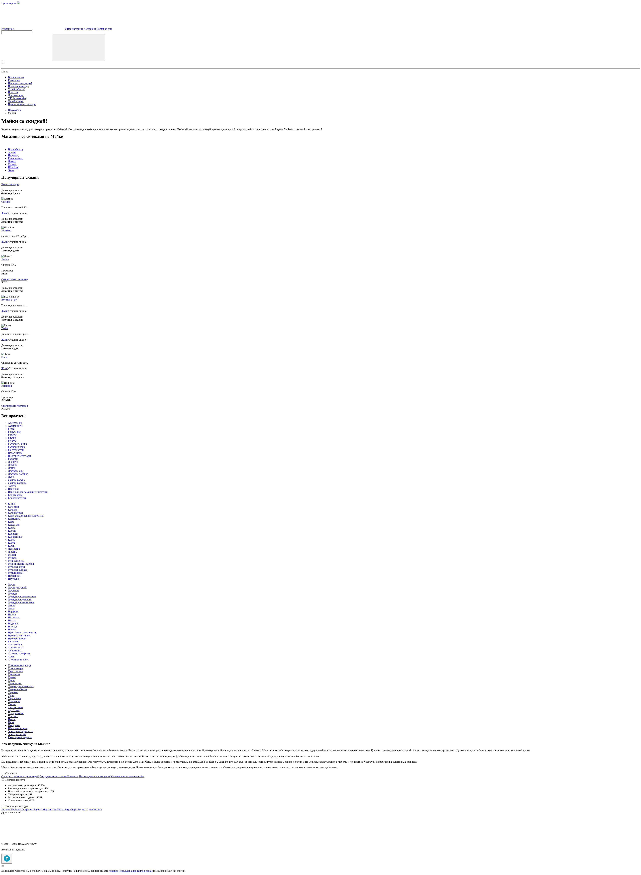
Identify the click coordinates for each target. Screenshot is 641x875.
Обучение (13, 590)
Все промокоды (10, 184)
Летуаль (6, 809)
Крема (11, 527)
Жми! (4, 213)
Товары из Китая (17, 689)
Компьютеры (15, 512)
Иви (54, 809)
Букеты (12, 440)
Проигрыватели (17, 638)
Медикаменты (16, 560)
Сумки (12, 677)
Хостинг (13, 716)
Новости (13, 92)
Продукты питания (19, 635)
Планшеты (14, 617)
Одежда (12, 593)
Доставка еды (104, 28)
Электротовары (17, 734)
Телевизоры (15, 683)
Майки (12, 554)
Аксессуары (15, 422)
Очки (11, 608)
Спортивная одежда (19, 665)
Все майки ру (15, 149)
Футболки (14, 710)
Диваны (12, 464)
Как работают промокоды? (24, 776)
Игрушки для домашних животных (28, 492)
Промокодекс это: (15, 779)
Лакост (12, 161)
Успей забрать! (16, 89)
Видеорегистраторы (19, 455)
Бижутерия (14, 431)
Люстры (12, 551)
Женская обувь (16, 479)
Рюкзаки (13, 641)
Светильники (15, 647)
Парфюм (13, 611)
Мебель (12, 557)
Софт (11, 656)
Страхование (15, 671)
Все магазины (75, 28)
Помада (12, 626)
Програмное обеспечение (22, 632)
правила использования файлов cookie (131, 870)
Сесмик (12, 164)
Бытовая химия (16, 446)
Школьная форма (17, 728)
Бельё (11, 428)
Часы (11, 722)
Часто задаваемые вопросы (94, 776)
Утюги (12, 704)
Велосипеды (15, 452)
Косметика (14, 518)
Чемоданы (14, 725)
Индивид (13, 155)
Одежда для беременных (22, 596)
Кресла (12, 530)
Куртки (12, 542)
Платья (12, 620)
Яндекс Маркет (43, 809)
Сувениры (14, 674)
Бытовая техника (17, 443)
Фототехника (15, 707)
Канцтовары (15, 495)
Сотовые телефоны (19, 653)
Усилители (14, 701)
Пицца (12, 614)
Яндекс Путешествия (89, 809)
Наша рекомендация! (20, 83)
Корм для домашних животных (26, 515)
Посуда (12, 629)
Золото (12, 485)
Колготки (13, 506)
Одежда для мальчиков (21, 602)
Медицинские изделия (21, 563)
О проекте (11, 773)
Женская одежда (17, 482)
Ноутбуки (13, 578)
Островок (28, 809)
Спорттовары (15, 668)
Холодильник (16, 713)
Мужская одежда (17, 569)
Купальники (15, 536)
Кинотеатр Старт (67, 809)
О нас (4, 776)
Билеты (12, 434)
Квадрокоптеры (17, 498)
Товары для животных (21, 686)
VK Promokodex (17, 98)
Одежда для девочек (19, 599)
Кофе (11, 521)
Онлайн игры (16, 101)
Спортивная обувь (18, 659)
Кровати (13, 533)
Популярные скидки (17, 806)
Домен (12, 467)
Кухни (11, 545)
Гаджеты (13, 458)
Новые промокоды (18, 86)
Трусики (13, 692)
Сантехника (15, 644)
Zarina (4, 328)
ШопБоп (13, 167)
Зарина (12, 152)
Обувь (11, 584)
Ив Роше (16, 809)
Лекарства (14, 548)
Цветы (12, 719)
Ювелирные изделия (20, 737)
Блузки (12, 437)
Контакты (72, 776)
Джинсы (13, 461)
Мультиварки (15, 572)
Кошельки (14, 524)
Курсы (11, 539)
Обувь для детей (17, 587)
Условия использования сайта (127, 776)
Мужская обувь (16, 566)
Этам (11, 170)
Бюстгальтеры (16, 449)
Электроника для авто (20, 731)
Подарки (13, 623)
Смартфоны (15, 650)
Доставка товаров (18, 473)
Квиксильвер (15, 158)
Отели (11, 605)
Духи (11, 476)
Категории (90, 28)
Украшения (14, 698)
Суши (11, 680)
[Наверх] (6, 859)
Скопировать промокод (14, 279)
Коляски (13, 509)
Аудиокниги (15, 425)
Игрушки (13, 489)
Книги (12, 503)
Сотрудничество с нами (53, 776)
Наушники (14, 575)
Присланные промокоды (22, 104)
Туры (11, 695)
